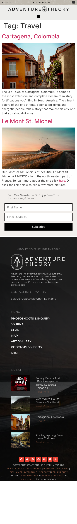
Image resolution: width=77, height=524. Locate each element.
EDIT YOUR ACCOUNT (28, 476)
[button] (39, 16)
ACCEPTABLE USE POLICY (37, 472)
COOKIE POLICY (34, 468)
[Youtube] (43, 2)
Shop (15, 353)
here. (62, 180)
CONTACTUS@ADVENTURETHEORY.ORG (33, 299)
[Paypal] (46, 2)
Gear (15, 330)
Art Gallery (21, 341)
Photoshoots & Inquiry (30, 318)
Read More (42, 391)
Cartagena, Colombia (30, 36)
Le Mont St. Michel (27, 121)
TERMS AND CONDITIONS (56, 468)
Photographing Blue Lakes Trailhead (49, 436)
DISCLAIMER (16, 472)
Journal (18, 324)
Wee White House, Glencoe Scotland (48, 400)
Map (14, 335)
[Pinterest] (39, 2)
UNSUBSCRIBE (28, 479)
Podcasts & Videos (26, 347)
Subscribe (38, 226)
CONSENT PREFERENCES (52, 476)
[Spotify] (49, 2)
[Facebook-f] (36, 2)
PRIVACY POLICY (15, 468)
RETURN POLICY (59, 472)
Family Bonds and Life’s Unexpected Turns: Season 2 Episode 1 (48, 383)
